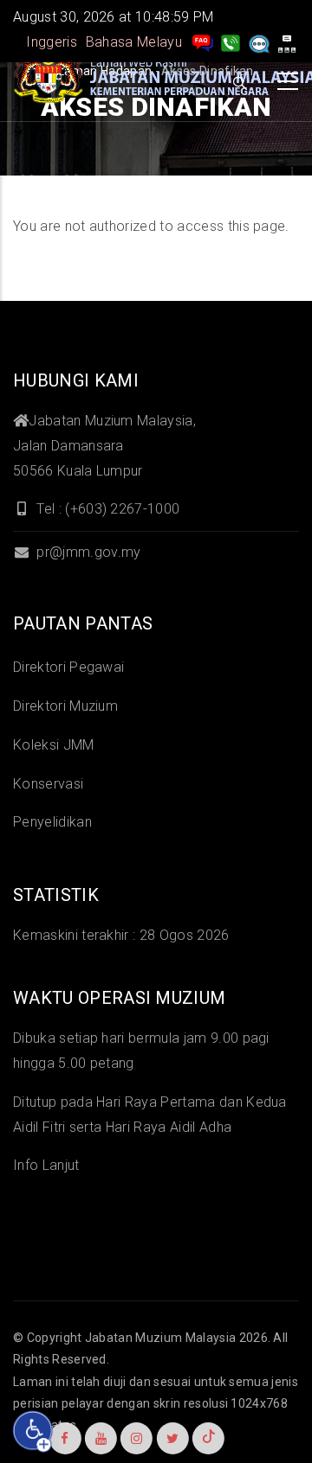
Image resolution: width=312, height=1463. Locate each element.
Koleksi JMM (53, 745)
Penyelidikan (52, 822)
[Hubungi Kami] (230, 42)
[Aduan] (259, 42)
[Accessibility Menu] (33, 1431)
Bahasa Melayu (134, 42)
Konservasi (48, 784)
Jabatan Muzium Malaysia (160, 1338)
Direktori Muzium (65, 706)
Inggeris (51, 42)
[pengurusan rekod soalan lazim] (203, 42)
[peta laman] (287, 42)
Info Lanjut (46, 1165)
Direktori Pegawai (68, 667)
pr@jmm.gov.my (86, 552)
